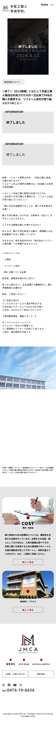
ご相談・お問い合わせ (15, 674)
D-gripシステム (29, 716)
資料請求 (41, 674)
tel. (18, 690)
